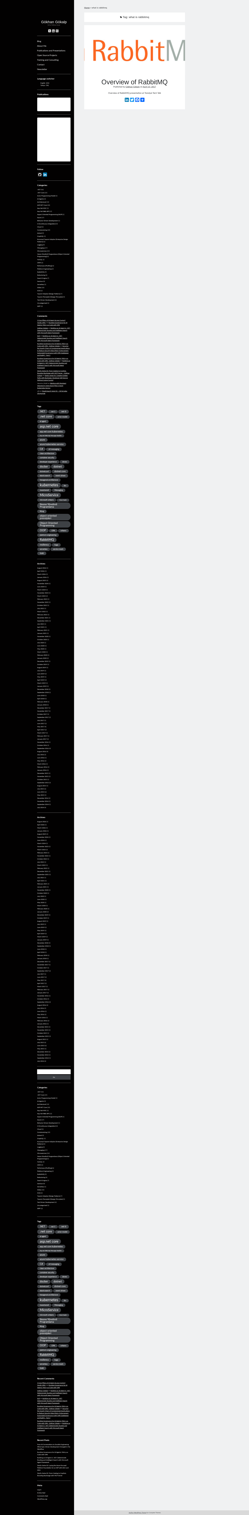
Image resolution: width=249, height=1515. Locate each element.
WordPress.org (42, 1499)
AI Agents (40, 199)
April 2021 (40, 627)
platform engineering (48, 535)
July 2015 (40, 789)
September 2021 (43, 621)
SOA (38, 290)
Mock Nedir (63, 500)
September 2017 (43, 717)
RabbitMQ (40, 272)
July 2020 (40, 642)
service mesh (58, 549)
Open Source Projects (47, 55)
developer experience (48, 462)
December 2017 (42, 708)
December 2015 (42, 773)
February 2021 (42, 630)
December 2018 (42, 689)
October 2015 (42, 779)
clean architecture (47, 453)
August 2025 (41, 580)
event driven (60, 476)
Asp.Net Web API (43, 211)
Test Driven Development (45, 300)
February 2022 (42, 614)
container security (47, 458)
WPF (39, 306)
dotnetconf (44, 472)
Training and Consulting (47, 60)
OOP (43, 530)
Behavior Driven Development (47, 220)
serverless (43, 549)
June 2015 (40, 792)
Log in (39, 1490)
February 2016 (42, 767)
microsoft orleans (47, 500)
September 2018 (43, 692)
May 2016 (40, 761)
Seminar (40, 281)
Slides (39, 287)
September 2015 (43, 782)
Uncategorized (42, 303)
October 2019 (42, 664)
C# (41, 449)
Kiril (38, 336)
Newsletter (42, 69)
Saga (56, 545)
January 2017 (42, 739)
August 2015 (41, 786)
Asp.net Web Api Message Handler (51, 435)
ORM (39, 262)
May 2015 (40, 795)
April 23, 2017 (149, 87)
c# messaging (54, 449)
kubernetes (49, 485)
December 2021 (42, 618)
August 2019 (41, 667)
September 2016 (43, 748)
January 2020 (42, 658)
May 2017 (40, 726)
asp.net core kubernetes (51, 432)
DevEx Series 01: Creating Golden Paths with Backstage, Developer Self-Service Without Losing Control (52, 378)
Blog (39, 41)
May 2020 (40, 649)
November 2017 (42, 711)
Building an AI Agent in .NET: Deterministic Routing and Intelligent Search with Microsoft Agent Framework (53, 330)
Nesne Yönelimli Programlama (48, 505)
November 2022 (42, 602)
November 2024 (42, 583)
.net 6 (63, 411)
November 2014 (42, 801)
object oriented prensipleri (48, 517)
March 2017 (41, 733)
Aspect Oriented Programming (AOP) (49, 214)
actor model (62, 417)
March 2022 (41, 611)
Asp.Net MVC (42, 208)
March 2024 (41, 590)
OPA (53, 531)
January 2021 (42, 633)
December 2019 (42, 661)
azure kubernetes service (52, 444)
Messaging (40, 248)
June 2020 (40, 646)
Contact (40, 65)
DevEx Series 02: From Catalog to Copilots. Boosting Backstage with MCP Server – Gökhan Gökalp (53, 373)
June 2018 (40, 695)
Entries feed (41, 1493)
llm (65, 486)
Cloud (39, 227)
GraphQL (40, 236)
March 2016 (41, 764)
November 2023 (42, 593)
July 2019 (40, 670)
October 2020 (42, 639)
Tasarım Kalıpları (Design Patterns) (48, 294)
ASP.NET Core (42, 205)
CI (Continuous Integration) (46, 224)
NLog (42, 511)
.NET (39, 189)
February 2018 (42, 702)
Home (87, 8)
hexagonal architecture (49, 480)
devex (64, 462)
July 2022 (40, 608)
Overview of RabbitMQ (134, 50)
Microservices (42, 251)
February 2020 (42, 655)
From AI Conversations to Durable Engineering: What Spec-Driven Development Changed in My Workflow (53, 1447)
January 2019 (42, 686)
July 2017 (40, 720)
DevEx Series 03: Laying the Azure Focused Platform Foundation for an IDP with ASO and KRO (53, 1468)
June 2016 (40, 758)
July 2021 (40, 624)
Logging (40, 245)
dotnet (39, 233)
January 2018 (42, 705)
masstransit (44, 490)
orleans (63, 531)
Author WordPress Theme (137, 1512)
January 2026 (42, 577)
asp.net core (49, 426)
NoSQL (39, 259)
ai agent (43, 421)
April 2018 (40, 698)
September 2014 (43, 804)
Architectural (41, 202)
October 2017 (42, 714)
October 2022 (42, 605)
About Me (41, 46)
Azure (39, 217)
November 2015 (42, 776)
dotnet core (60, 471)
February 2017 (42, 736)
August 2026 (41, 568)
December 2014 (42, 798)
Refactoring (41, 275)
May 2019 (40, 677)
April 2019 (40, 680)
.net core (46, 416)
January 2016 (42, 770)
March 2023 (41, 596)
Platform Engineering (44, 269)
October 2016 (42, 745)
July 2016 (40, 754)
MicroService (49, 495)
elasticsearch (45, 476)
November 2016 (42, 742)
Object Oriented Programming (49, 524)
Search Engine (42, 278)
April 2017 (40, 730)
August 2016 (41, 751)
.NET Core (40, 192)
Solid (42, 553)
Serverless (40, 284)
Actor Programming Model (46, 196)
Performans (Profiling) (44, 266)
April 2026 (40, 571)
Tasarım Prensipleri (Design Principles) (50, 297)
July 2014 (40, 807)
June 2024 (40, 586)
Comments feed (42, 1496)
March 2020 (41, 652)
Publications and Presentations (51, 51)
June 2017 (40, 723)
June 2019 (40, 674)
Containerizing (42, 230)
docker (44, 466)
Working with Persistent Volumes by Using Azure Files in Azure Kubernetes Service (51, 386)
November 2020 (42, 636)
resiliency (44, 545)
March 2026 (41, 574)
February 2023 (42, 599)
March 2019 (41, 683)
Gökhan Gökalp (54, 22)
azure (42, 440)
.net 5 (53, 412)
